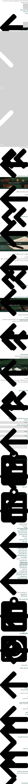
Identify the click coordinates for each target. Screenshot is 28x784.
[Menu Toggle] (25, 6)
